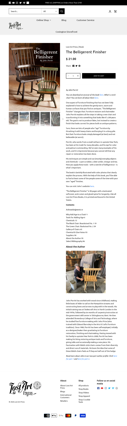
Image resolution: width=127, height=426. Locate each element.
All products (84, 385)
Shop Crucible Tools (84, 400)
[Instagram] (17, 2)
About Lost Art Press (66, 386)
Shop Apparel (84, 396)
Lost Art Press (72, 47)
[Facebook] (10, 2)
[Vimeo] (24, 2)
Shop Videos (84, 392)
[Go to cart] (115, 11)
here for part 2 (83, 359)
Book (81, 47)
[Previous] (12, 77)
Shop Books (84, 389)
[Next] (56, 77)
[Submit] (61, 11)
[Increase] (78, 75)
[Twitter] (20, 2)
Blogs (62, 391)
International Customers (65, 396)
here (101, 95)
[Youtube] (13, 2)
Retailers (64, 401)
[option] (34, 77)
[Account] (110, 11)
